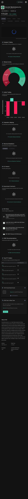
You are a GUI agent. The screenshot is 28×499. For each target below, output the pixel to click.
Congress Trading (8, 42)
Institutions (4, 21)
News (3, 23)
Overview (3, 18)
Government (17, 21)
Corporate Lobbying (9, 122)
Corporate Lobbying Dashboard (14, 136)
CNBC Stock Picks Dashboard (14, 252)
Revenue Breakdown (9, 143)
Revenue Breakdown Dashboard (14, 161)
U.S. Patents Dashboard (14, 180)
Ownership (23, 21)
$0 (18, 265)
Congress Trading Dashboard (14, 56)
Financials (9, 18)
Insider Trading (7, 92)
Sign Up (11, 292)
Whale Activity (7, 62)
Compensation (10, 21)
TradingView (24, 38)
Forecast (14, 18)
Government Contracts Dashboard (14, 201)
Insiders (18, 18)
